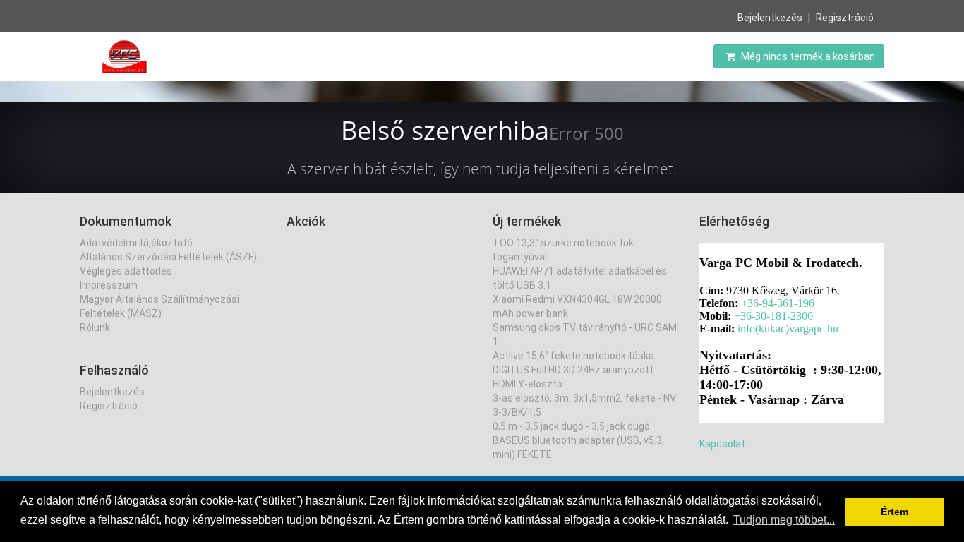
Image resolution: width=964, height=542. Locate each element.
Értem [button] (894, 511)
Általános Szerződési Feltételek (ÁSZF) (168, 257)
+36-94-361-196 (777, 303)
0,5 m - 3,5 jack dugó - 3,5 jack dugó (571, 426)
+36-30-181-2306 (773, 316)
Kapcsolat (722, 444)
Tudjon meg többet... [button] (784, 520)
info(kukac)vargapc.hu (787, 329)
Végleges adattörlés (126, 271)
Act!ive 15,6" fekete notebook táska (573, 355)
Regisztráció (845, 17)
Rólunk (95, 327)
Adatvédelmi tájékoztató (136, 242)
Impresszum (109, 285)
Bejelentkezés (769, 17)
